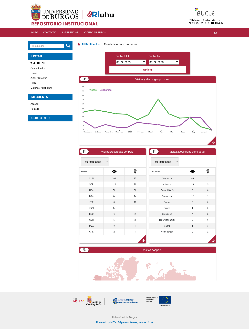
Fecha (33, 73)
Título (33, 82)
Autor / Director (38, 78)
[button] (215, 32)
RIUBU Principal (91, 44)
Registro (34, 108)
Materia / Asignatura (41, 87)
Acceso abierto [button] (93, 32)
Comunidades (37, 68)
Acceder (34, 103)
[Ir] (68, 46)
